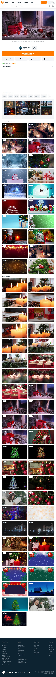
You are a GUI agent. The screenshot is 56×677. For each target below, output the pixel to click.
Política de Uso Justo (47, 673)
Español (50, 647)
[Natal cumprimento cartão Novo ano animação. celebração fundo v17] (41, 574)
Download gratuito (28, 53)
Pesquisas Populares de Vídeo (21, 661)
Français (50, 652)
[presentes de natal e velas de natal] (14, 558)
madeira (37, 95)
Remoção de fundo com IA (6, 661)
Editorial (26, 2)
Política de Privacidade (48, 672)
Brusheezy (4, 645)
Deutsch (50, 650)
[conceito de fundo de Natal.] (14, 266)
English (49, 645)
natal (4, 95)
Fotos (13, 2)
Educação (4, 652)
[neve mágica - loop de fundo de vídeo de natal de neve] (14, 191)
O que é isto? (13, 63)
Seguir (34, 48)
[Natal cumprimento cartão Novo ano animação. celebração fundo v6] (14, 589)
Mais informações (7, 66)
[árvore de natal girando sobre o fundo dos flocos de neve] (41, 221)
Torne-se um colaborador (36, 652)
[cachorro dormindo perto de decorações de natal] (41, 176)
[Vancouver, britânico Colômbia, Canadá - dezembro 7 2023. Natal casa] (14, 513)
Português (50, 648)
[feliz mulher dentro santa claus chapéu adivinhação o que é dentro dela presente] (14, 497)
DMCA (19, 648)
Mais (32, 2)
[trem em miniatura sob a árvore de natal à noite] (41, 130)
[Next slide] (50, 95)
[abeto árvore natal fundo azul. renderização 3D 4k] (15, 604)
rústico (44, 95)
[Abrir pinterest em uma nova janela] (22, 671)
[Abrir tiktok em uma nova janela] (24, 671)
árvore (30, 95)
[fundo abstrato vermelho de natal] (15, 251)
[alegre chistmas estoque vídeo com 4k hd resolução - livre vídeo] (14, 618)
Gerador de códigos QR (6, 664)
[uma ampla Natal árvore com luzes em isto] (14, 482)
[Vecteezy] (2, 2)
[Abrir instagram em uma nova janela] (18, 671)
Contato (35, 648)
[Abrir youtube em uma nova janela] (29, 671)
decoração (23, 95)
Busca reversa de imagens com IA (6, 658)
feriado (16, 95)
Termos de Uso (39, 672)
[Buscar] (49, 6)
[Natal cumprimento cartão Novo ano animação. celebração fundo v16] (41, 558)
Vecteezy (4, 647)
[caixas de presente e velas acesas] (41, 543)
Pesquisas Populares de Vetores (21, 654)
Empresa (4, 650)
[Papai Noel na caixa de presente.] (14, 176)
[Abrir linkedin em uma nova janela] (20, 671)
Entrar (49, 2)
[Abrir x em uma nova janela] (26, 671)
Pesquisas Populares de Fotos (22, 658)
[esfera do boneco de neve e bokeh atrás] (41, 236)
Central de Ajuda (35, 645)
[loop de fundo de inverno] (14, 160)
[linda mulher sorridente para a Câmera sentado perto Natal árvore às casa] (41, 604)
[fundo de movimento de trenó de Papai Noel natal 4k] (41, 191)
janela (10, 95)
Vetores (6, 2)
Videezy (4, 648)
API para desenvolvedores (6, 655)
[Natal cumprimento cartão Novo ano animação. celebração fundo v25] (14, 574)
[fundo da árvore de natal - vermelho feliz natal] (14, 206)
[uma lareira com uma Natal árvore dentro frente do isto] (14, 543)
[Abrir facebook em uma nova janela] (16, 671)
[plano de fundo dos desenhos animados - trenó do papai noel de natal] (41, 206)
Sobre (34, 650)
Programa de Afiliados (21, 650)
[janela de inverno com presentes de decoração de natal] (41, 145)
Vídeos (19, 2)
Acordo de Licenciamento (21, 645)
